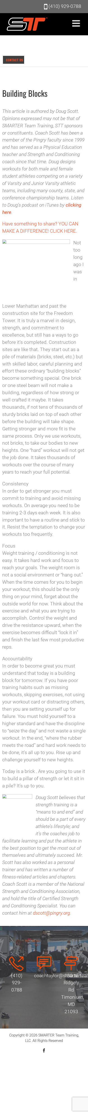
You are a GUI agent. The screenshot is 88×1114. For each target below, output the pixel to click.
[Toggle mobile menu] (76, 23)
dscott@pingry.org (51, 913)
